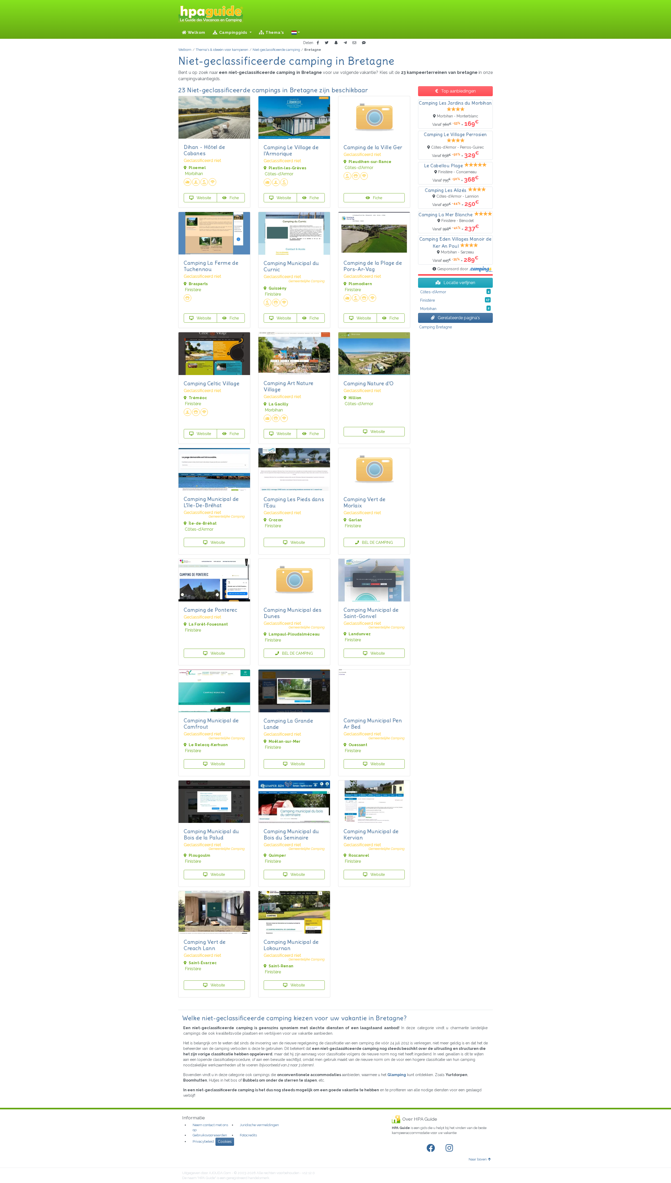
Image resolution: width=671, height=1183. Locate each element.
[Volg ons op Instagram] (450, 1148)
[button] (296, 32)
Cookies (225, 1141)
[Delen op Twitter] (326, 43)
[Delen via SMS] (364, 43)
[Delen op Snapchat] (336, 43)
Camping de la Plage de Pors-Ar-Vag (373, 265)
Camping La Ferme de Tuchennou (211, 265)
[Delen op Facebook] (317, 43)
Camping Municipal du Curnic (291, 266)
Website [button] (203, 198)
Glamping (396, 1075)
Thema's (274, 32)
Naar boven (478, 1159)
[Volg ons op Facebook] (431, 1148)
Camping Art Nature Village (288, 386)
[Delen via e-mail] (354, 43)
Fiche (234, 198)
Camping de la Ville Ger (373, 147)
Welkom (196, 32)
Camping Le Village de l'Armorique (291, 150)
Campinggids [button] (233, 32)
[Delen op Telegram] (345, 43)
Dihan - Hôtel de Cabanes (204, 150)
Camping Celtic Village (211, 383)
